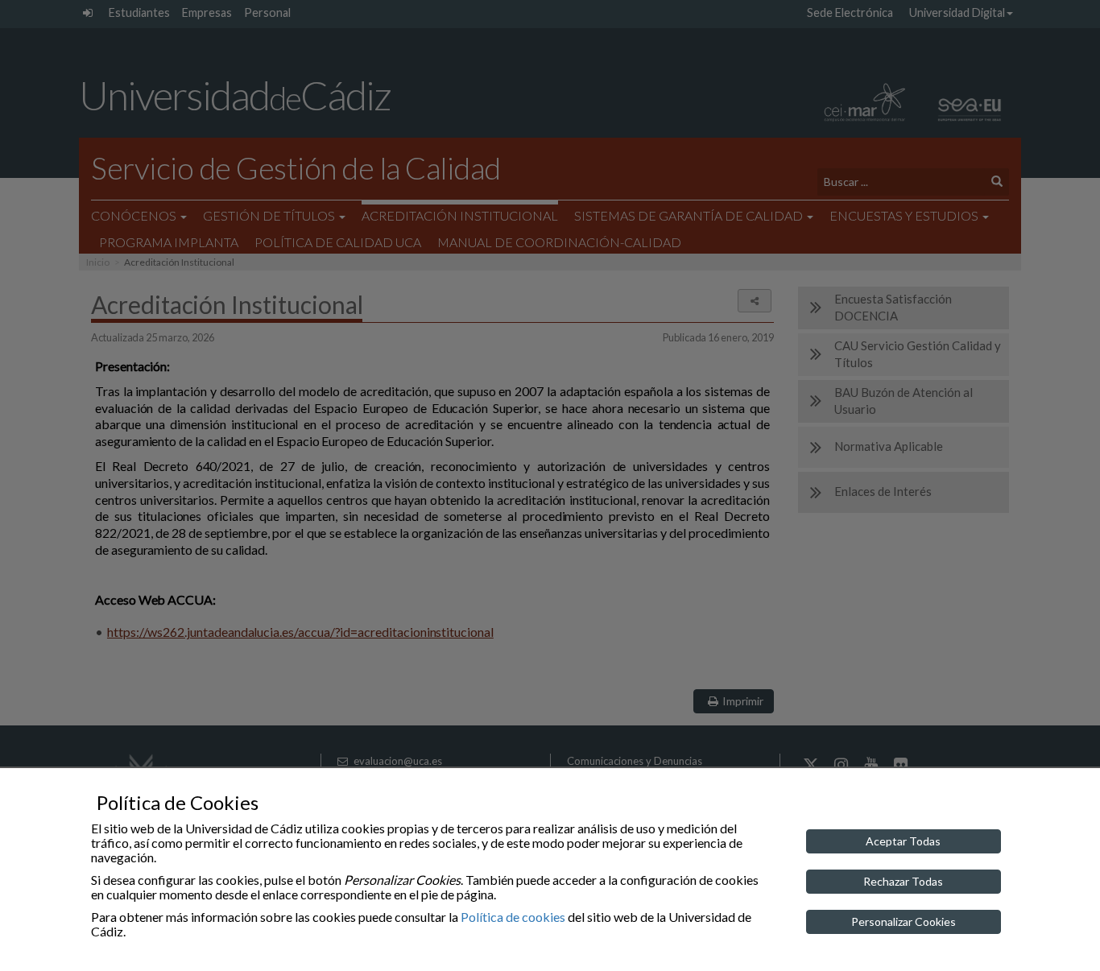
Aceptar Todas (903, 841)
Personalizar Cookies (903, 921)
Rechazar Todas (903, 881)
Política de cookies (513, 916)
